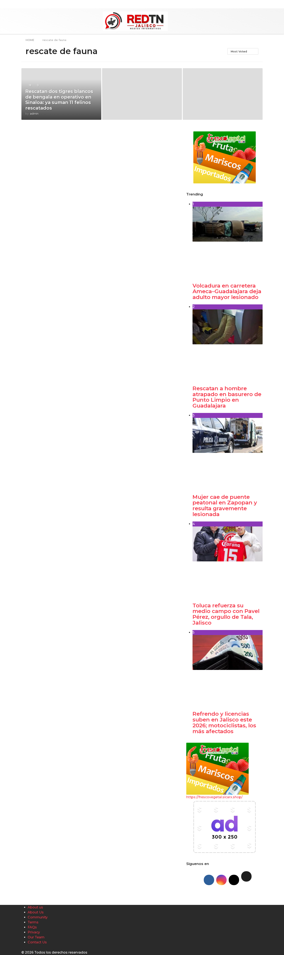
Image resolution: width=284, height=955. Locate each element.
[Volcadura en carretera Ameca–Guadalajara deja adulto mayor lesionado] (228, 242)
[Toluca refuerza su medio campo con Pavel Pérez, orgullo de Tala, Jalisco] (228, 561)
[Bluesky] (246, 876)
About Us (36, 912)
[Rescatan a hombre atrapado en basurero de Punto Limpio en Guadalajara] (228, 344)
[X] (234, 880)
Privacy (34, 932)
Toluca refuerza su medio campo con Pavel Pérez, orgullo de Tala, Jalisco (226, 614)
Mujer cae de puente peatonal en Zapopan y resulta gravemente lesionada (225, 506)
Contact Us (37, 942)
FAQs (32, 927)
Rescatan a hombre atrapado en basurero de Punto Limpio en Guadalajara (227, 397)
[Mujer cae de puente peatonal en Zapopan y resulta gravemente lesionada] (228, 453)
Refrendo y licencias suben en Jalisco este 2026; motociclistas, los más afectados (224, 722)
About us (35, 907)
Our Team (36, 937)
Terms (33, 922)
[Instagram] (221, 880)
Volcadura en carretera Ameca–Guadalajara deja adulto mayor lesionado (227, 291)
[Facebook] (209, 880)
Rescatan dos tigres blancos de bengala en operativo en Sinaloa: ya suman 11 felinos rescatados (59, 100)
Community (38, 917)
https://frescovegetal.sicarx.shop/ (214, 797)
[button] (67, 21)
